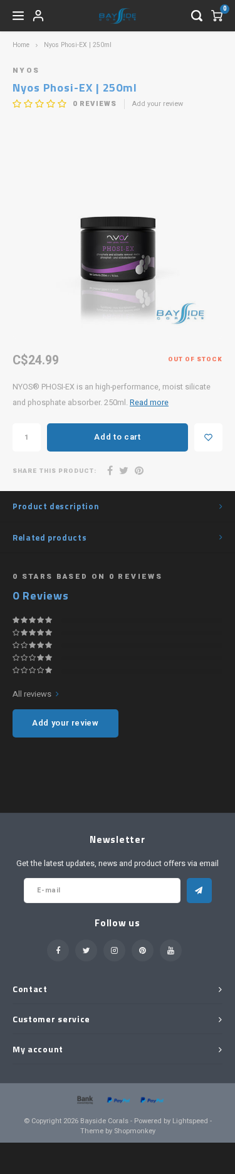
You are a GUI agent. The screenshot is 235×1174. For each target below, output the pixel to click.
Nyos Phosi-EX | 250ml (78, 45)
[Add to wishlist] (208, 437)
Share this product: (55, 471)
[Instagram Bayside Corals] (114, 950)
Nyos (26, 70)
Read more (149, 402)
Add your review (157, 104)
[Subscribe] (199, 890)
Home (21, 45)
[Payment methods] (84, 1100)
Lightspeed (190, 1121)
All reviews (32, 694)
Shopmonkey (134, 1131)
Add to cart (117, 437)
